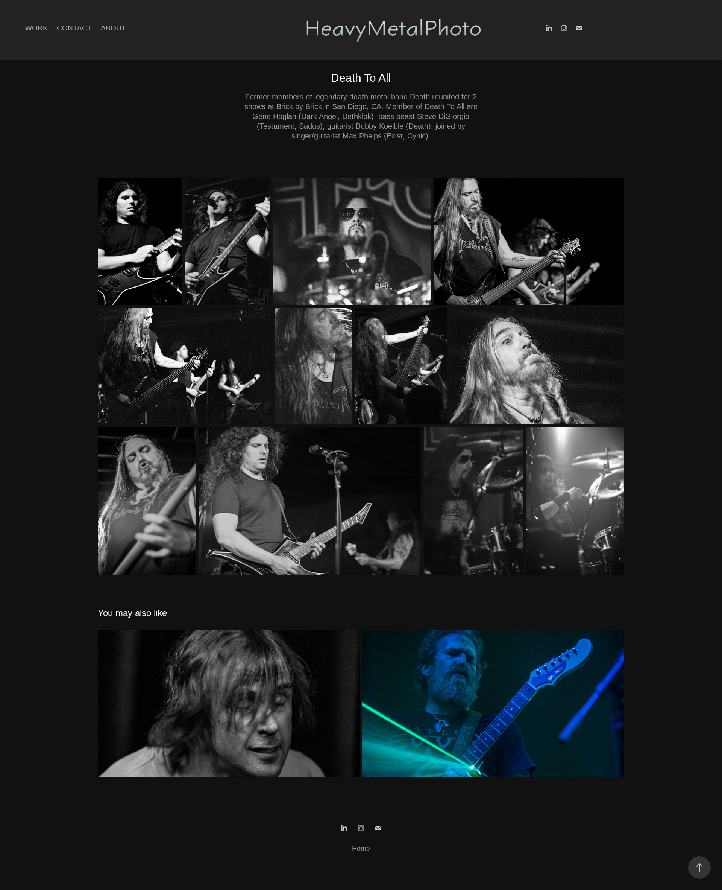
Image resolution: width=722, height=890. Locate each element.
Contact (74, 28)
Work (36, 28)
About (113, 28)
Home (361, 848)
